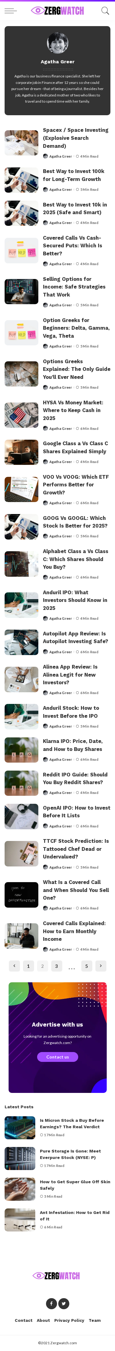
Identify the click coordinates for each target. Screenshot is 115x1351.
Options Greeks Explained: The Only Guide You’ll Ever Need (76, 369)
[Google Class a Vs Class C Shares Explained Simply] (21, 452)
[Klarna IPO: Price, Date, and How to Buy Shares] (21, 750)
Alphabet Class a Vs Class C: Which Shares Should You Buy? (75, 559)
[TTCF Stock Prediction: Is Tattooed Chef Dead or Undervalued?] (21, 853)
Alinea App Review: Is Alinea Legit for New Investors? (70, 674)
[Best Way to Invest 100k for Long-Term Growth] (21, 180)
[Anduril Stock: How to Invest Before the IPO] (21, 716)
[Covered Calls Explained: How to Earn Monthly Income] (21, 936)
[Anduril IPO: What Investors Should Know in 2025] (21, 605)
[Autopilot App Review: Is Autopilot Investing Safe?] (21, 642)
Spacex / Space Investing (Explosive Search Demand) (76, 138)
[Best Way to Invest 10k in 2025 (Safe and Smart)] (21, 213)
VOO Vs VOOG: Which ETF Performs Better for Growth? (76, 485)
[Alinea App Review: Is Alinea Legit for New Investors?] (21, 679)
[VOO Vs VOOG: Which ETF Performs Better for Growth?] (21, 489)
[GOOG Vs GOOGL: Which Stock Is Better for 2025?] (21, 527)
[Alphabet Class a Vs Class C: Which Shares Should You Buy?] (21, 564)
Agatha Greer (60, 156)
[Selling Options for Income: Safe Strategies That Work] (21, 291)
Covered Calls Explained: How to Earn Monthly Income (74, 931)
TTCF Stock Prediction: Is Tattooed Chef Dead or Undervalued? (76, 849)
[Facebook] (51, 1303)
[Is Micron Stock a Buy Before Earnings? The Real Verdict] (20, 1127)
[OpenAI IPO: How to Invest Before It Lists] (21, 816)
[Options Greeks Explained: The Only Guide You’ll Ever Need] (21, 374)
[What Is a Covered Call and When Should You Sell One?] (21, 895)
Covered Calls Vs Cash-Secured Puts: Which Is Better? (72, 246)
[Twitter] (63, 1303)
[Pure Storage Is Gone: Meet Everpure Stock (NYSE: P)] (20, 1158)
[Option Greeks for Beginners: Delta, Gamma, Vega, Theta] (21, 333)
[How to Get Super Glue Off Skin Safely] (20, 1189)
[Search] (104, 11)
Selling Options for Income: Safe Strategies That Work (74, 287)
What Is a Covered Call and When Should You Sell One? (76, 890)
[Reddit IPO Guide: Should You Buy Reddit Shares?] (21, 783)
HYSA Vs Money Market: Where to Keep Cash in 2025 (73, 410)
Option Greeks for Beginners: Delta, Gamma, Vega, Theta (76, 328)
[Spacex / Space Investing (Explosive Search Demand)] (21, 143)
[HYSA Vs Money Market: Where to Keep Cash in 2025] (21, 415)
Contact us (57, 1056)
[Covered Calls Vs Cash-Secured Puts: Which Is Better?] (21, 250)
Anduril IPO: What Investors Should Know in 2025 (75, 600)
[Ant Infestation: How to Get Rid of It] (20, 1219)
